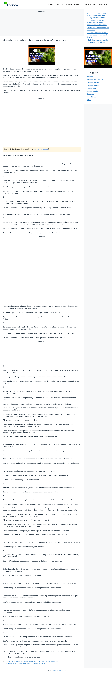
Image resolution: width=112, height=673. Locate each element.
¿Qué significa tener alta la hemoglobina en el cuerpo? (97, 41)
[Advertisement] (42, 23)
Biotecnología (92, 91)
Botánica (90, 94)
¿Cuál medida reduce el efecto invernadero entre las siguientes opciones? (97, 15)
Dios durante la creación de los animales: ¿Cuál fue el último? (97, 35)
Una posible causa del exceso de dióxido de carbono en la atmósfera (97, 22)
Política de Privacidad (58, 670)
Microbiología (90, 4)
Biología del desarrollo (95, 79)
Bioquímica (91, 88)
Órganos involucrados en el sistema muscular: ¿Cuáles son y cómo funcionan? (31, 662)
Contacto (103, 4)
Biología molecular (74, 4)
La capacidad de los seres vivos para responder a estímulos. (25, 663)
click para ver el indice (41, 149)
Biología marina (93, 82)
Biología (59, 4)
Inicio (50, 4)
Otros (89, 100)
